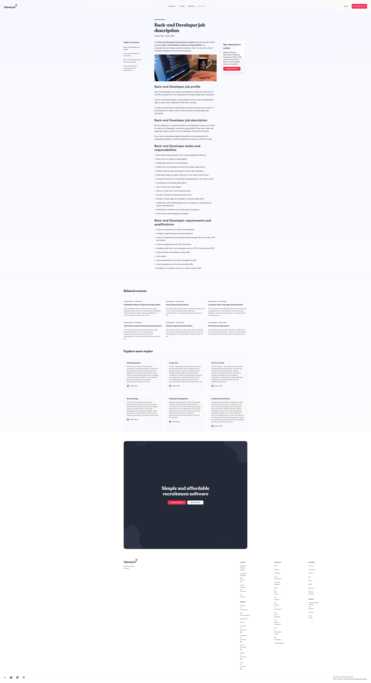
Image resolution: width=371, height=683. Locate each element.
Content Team (159, 36)
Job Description (159, 19)
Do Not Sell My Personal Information (355, 679)
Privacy (340, 679)
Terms (335, 679)
